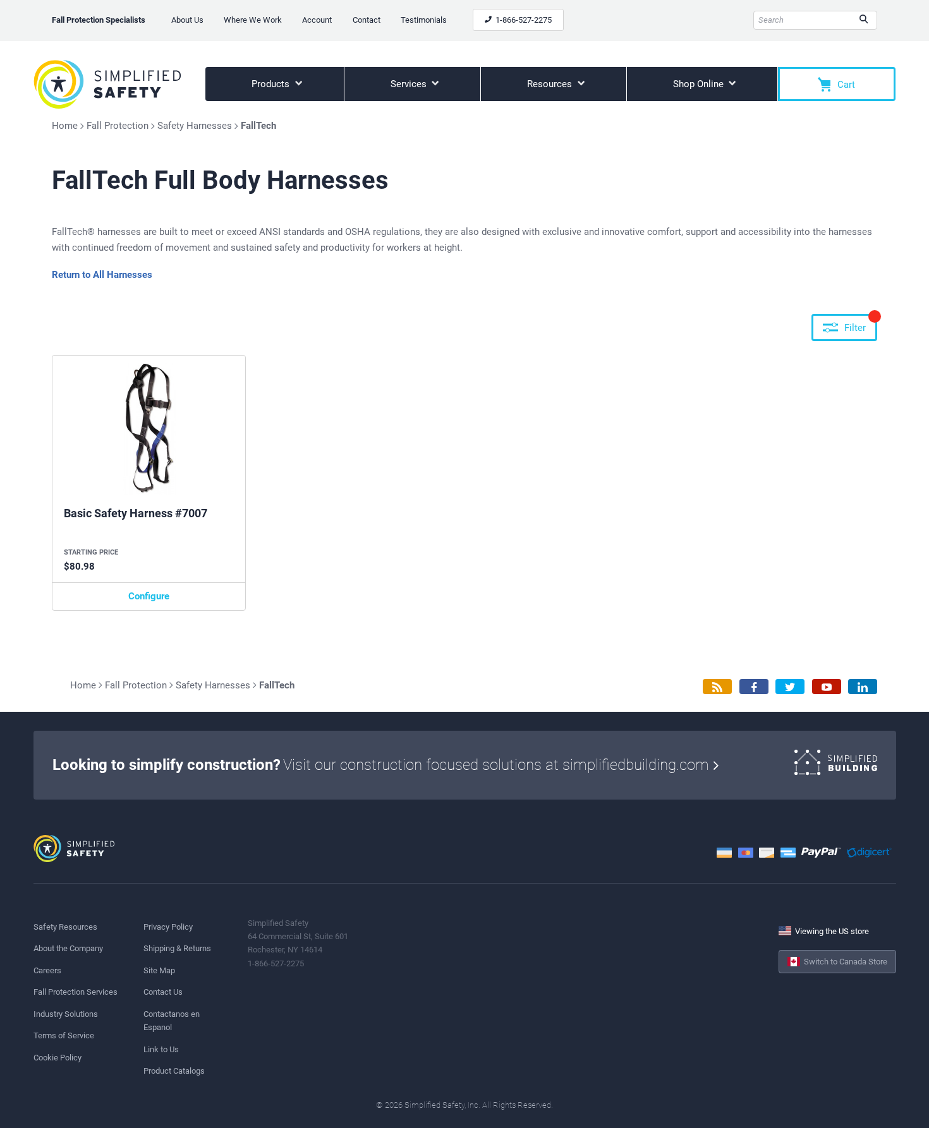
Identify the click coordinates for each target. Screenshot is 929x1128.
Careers (47, 970)
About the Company (68, 948)
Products (272, 84)
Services (410, 84)
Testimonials (424, 20)
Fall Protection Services (75, 992)
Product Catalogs (174, 1071)
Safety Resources (65, 927)
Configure (148, 596)
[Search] (863, 20)
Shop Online (699, 84)
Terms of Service (63, 1035)
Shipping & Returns (177, 948)
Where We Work (253, 20)
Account (317, 20)
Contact (366, 20)
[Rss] (717, 687)
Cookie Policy (57, 1057)
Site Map (159, 970)
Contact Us (163, 992)
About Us (187, 20)
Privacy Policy (168, 927)
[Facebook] (753, 687)
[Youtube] (826, 687)
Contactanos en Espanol (171, 1020)
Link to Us (161, 1049)
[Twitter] (790, 687)
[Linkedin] (862, 687)
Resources (550, 84)
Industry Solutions (65, 1014)
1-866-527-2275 (523, 20)
